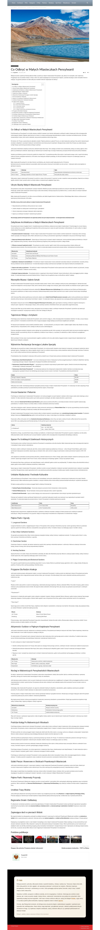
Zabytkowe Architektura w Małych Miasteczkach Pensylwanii (27, 90)
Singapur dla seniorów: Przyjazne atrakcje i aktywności (27, 848)
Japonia (60, 900)
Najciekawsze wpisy (85, 928)
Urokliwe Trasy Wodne (18, 120)
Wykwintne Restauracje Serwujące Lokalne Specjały (25, 95)
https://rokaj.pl (24, 857)
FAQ (26, 3)
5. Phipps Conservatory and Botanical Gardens (25, 109)
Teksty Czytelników (85, 926)
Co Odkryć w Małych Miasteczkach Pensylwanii (24, 86)
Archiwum (20, 3)
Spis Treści (58, 3)
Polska (73, 898)
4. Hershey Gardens (20, 107)
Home (13, 3)
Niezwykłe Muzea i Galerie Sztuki (20, 91)
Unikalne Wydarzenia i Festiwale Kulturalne (23, 100)
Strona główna (14, 7)
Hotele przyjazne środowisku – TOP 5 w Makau (75, 848)
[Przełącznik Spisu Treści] (42, 84)
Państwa (44, 3)
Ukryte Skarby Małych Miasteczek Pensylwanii (24, 88)
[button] (87, 3)
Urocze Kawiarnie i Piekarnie (19, 96)
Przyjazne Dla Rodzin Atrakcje (20, 110)
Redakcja (51, 3)
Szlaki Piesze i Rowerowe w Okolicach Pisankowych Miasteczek (28, 117)
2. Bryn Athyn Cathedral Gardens (22, 104)
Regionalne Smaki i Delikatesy (20, 122)
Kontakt (74, 3)
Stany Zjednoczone (22, 7)
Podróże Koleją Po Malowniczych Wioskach (23, 115)
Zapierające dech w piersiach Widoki (22, 124)
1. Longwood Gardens (19, 103)
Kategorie (32, 3)
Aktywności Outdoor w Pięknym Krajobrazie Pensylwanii (26, 112)
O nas (38, 3)
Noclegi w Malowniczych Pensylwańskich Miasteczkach (26, 114)
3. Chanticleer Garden (20, 106)
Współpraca (66, 3)
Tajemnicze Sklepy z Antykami (20, 93)
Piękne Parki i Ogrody (18, 101)
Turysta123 (15, 72)
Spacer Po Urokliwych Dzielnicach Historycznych (24, 98)
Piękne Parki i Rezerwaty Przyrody (21, 119)
